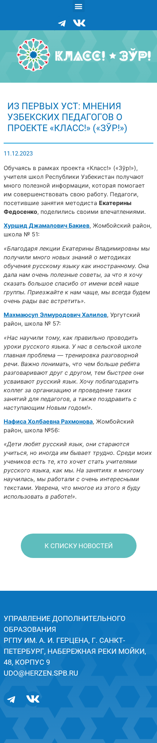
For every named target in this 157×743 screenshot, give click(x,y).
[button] (79, 6)
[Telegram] (62, 23)
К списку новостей (79, 546)
